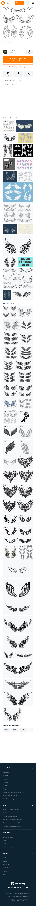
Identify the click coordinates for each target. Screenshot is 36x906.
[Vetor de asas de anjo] (12, 177)
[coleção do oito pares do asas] (10, 776)
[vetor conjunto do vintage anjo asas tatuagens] (9, 435)
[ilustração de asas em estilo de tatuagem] (23, 163)
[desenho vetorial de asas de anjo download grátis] (10, 324)
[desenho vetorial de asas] (10, 280)
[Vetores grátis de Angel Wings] (17, 352)
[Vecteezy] (3, 3)
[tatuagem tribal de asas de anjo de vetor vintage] (13, 380)
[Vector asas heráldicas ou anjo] (10, 335)
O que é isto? (17, 80)
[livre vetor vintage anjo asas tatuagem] (17, 813)
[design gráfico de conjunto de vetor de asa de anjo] (9, 126)
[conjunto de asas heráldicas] (10, 539)
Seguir (30, 53)
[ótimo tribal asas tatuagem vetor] (9, 397)
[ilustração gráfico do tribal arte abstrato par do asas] (10, 715)
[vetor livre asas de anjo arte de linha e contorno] (17, 793)
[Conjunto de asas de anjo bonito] (11, 204)
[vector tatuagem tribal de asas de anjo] (10, 760)
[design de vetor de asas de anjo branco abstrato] (10, 216)
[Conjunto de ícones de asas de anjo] (17, 263)
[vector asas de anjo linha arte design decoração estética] (7, 368)
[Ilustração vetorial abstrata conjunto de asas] (10, 161)
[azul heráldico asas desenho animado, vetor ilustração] (10, 527)
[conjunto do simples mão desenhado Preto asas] (17, 743)
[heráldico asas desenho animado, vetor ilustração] (11, 409)
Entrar (27, 3)
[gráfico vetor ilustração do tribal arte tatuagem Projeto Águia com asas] (10, 567)
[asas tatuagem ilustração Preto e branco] (10, 643)
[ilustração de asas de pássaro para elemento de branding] (10, 150)
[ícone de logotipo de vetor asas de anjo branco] (11, 138)
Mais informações (9, 85)
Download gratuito (18, 59)
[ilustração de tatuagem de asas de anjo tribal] (17, 308)
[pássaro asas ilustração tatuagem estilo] (10, 582)
